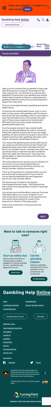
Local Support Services (11, 305)
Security (6, 346)
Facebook (11, 362)
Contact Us (6, 335)
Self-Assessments (27, 45)
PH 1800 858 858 (39, 279)
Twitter (38, 362)
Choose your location (10, 53)
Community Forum (12, 25)
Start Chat (15, 272)
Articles (41, 316)
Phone (38, 19)
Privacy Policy (7, 342)
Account (47, 19)
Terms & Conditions (9, 349)
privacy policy (31, 201)
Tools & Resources (12, 45)
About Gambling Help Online (12, 328)
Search (43, 19)
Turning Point (25, 394)
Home (4, 44)
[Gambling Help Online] (15, 20)
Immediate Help (31, 301)
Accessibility (7, 332)
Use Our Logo (7, 353)
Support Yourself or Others (35, 305)
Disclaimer (6, 339)
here (27, 9)
